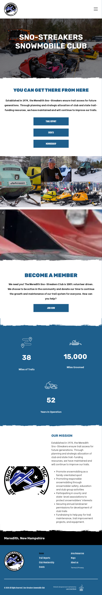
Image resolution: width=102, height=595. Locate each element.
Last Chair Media (71, 589)
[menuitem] (42, 553)
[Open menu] (96, 9)
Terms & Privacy (77, 567)
